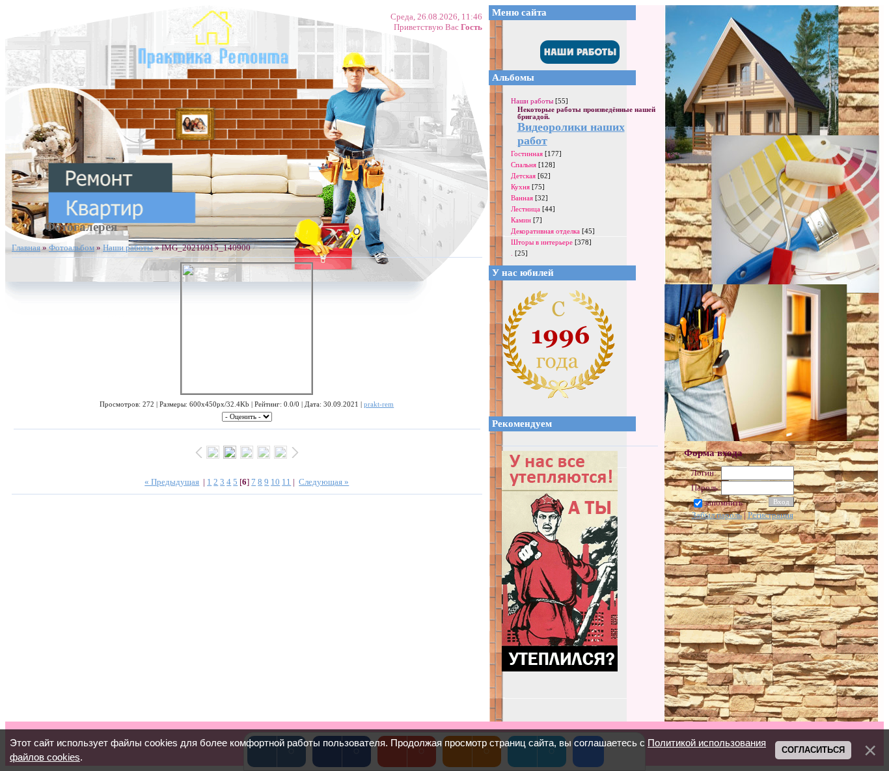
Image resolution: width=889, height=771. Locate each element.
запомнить (723, 502)
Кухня (520, 187)
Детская (523, 176)
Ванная (522, 198)
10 (275, 482)
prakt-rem (379, 404)
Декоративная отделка (545, 231)
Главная (26, 247)
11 (286, 482)
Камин (521, 220)
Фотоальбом (71, 247)
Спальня (523, 165)
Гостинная (527, 153)
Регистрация (770, 515)
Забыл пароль (717, 515)
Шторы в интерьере (542, 242)
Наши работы (128, 247)
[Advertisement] (781, 619)
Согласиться (813, 750)
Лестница (525, 209)
